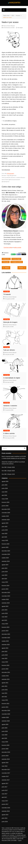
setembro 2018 (6, 759)
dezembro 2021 (6, 672)
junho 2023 (5, 613)
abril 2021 (4, 696)
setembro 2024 (6, 561)
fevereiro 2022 (5, 665)
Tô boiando (7, 294)
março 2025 (5, 540)
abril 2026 (4, 495)
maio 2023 (4, 616)
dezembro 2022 (6, 634)
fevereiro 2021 (5, 703)
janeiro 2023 (5, 630)
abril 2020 (4, 738)
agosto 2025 (5, 523)
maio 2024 (4, 575)
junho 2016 (5, 821)
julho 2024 (4, 568)
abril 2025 (4, 537)
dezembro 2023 (6, 592)
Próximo (21, 267)
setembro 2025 (6, 519)
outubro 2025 (5, 516)
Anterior (7, 267)
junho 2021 (5, 689)
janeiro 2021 (5, 707)
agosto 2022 (5, 648)
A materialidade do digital (11, 378)
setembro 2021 (6, 679)
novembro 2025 (6, 512)
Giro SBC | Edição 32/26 (8, 470)
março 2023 (5, 623)
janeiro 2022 (5, 669)
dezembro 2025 (6, 509)
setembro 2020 (6, 721)
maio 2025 (4, 533)
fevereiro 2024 (5, 585)
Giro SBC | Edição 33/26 (8, 467)
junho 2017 (5, 790)
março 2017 (5, 800)
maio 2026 (4, 492)
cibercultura (7, 259)
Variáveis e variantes (10, 405)
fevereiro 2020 (5, 745)
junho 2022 (5, 655)
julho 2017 (4, 787)
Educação (6, 262)
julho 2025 (4, 526)
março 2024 (5, 582)
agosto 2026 (5, 481)
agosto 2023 (5, 606)
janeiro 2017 (5, 804)
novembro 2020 (6, 714)
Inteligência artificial (17, 262)
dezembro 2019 (6, 752)
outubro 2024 (5, 557)
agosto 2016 (5, 814)
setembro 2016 (6, 811)
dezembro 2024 (6, 551)
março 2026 (5, 498)
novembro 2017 (6, 773)
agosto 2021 (5, 682)
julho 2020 (4, 728)
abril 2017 (4, 797)
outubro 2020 (5, 717)
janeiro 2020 (5, 748)
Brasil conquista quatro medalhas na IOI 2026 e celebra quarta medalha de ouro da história (14, 457)
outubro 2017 (5, 776)
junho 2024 (5, 571)
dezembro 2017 (6, 769)
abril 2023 (4, 620)
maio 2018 (4, 766)
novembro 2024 (6, 554)
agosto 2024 (5, 564)
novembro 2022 (6, 637)
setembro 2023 (6, 603)
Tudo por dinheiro (9, 350)
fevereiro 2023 (5, 627)
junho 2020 (5, 731)
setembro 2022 (6, 644)
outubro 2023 (5, 599)
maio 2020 (4, 734)
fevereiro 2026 (5, 502)
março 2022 (5, 662)
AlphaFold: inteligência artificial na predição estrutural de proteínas (13, 462)
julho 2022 (4, 651)
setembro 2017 (6, 780)
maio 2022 (4, 658)
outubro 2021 (5, 675)
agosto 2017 (5, 783)
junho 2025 (5, 530)
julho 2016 (4, 818)
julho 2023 (4, 610)
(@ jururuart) (10, 173)
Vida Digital (20, 27)
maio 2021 (4, 693)
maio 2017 (4, 793)
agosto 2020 (5, 724)
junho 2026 (5, 488)
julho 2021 (4, 686)
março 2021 (5, 700)
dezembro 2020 (6, 710)
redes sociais (17, 247)
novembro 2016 (6, 807)
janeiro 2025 (5, 547)
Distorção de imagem (10, 322)
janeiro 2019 (5, 755)
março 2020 (5, 741)
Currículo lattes (8, 247)
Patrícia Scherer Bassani (9, 25)
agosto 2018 (5, 762)
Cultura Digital (17, 259)
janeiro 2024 (5, 589)
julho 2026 (4, 485)
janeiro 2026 (5, 505)
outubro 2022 (5, 641)
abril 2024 (4, 578)
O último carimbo (9, 433)
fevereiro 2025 (5, 544)
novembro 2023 (6, 596)
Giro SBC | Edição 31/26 (8, 474)
